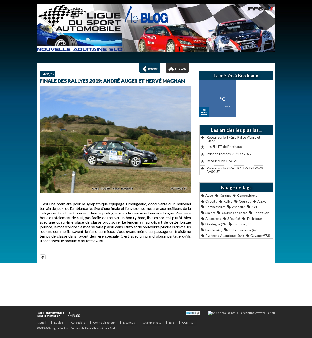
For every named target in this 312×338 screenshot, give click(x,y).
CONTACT (188, 322)
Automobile (78, 322)
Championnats (152, 322)
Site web (180, 68)
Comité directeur (104, 322)
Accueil (41, 322)
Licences (129, 322)
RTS (171, 322)
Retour (153, 68)
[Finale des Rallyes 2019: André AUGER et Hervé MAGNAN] (115, 191)
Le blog (58, 322)
